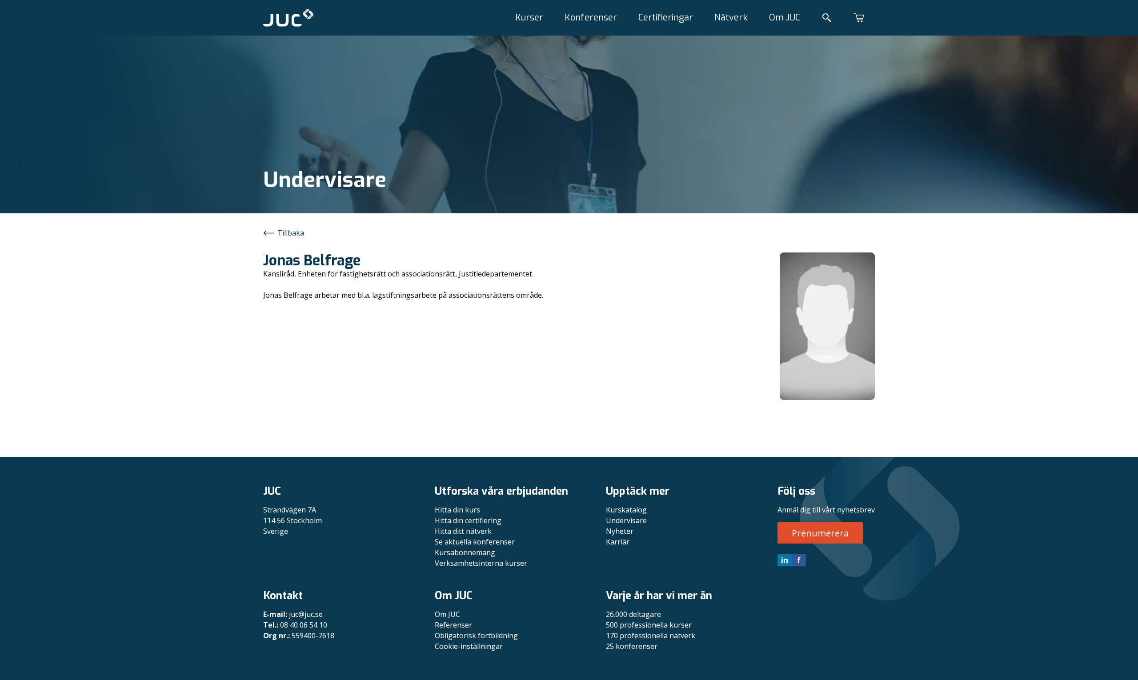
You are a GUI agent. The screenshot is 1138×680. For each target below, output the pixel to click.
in (784, 560)
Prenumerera (820, 533)
